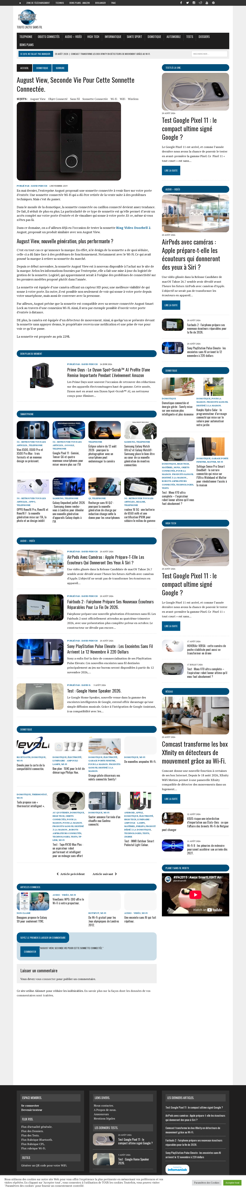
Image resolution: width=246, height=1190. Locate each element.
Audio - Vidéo (61, 895)
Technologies (61, 836)
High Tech (93, 37)
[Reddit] (200, 2)
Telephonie (25, 37)
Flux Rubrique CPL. (33, 1144)
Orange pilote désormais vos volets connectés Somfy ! (104, 777)
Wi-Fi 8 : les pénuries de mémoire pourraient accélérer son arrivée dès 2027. (207, 849)
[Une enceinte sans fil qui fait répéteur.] (140, 908)
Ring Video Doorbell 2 (133, 228)
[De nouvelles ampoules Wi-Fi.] (140, 752)
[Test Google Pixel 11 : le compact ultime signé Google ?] (195, 108)
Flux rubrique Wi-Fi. (33, 1148)
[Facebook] (181, 2)
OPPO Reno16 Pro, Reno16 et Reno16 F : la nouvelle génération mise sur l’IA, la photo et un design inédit (32, 515)
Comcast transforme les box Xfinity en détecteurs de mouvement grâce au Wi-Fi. (195, 752)
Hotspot (93, 913)
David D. (86, 685)
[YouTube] (207, 2)
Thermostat (39, 794)
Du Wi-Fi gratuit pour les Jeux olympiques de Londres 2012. (103, 921)
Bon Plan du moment (31, 353)
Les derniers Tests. (106, 1128)
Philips (140, 826)
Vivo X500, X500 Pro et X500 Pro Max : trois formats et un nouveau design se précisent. (30, 455)
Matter (211, 461)
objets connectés (48, 37)
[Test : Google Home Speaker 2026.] (40, 707)
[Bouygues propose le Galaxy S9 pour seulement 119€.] (33, 908)
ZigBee (128, 836)
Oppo (32, 501)
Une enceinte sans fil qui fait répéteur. (140, 919)
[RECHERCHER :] (209, 53)
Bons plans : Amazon (80, 2)
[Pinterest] (213, 2)
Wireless (133, 99)
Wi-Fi (114, 99)
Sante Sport (134, 37)
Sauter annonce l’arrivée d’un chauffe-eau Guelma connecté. (104, 821)
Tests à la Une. (173, 67)
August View (38, 99)
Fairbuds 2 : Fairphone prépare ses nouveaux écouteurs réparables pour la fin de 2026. (110, 604)
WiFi (122, 99)
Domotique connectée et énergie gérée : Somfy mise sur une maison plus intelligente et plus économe (177, 408)
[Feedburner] (220, 2)
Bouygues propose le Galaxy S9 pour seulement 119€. (32, 919)
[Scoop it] (226, 2)
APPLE (139, 812)
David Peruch (39, 185)
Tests (189, 37)
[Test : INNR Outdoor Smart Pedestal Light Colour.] (140, 807)
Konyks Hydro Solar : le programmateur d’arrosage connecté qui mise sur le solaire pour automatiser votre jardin (211, 417)
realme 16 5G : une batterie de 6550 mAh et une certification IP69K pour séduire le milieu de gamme (139, 515)
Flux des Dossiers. (32, 1131)
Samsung (129, 441)
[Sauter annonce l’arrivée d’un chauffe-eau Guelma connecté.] (104, 807)
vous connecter (45, 979)
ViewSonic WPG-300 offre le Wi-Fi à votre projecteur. (68, 901)
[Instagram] (194, 2)
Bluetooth (23, 757)
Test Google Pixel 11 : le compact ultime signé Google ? (189, 128)
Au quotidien (61, 812)
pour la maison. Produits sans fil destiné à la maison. (104, 767)
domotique (26, 729)
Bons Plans (26, 45)
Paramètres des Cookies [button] (206, 1182)
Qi (89, 498)
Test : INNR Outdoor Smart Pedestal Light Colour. (139, 843)
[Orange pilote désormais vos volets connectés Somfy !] (104, 752)
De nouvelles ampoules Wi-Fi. (140, 761)
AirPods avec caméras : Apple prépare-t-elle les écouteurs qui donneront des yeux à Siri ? (105, 560)
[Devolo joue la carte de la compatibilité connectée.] (33, 752)
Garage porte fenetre (101, 760)
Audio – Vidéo (73, 37)
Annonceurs (101, 1114)
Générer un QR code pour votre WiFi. (44, 1165)
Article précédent (72, 874)
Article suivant (103, 874)
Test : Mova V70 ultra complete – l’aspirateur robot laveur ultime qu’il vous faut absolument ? (178, 498)
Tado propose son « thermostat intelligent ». (31, 804)
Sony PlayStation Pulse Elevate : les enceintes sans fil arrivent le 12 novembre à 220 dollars (110, 649)
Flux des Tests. (30, 1135)
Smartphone (26, 414)
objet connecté (58, 99)
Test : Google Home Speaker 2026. (94, 690)
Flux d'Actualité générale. (36, 1127)
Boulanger (100, 2)
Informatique (113, 37)
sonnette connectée (95, 99)
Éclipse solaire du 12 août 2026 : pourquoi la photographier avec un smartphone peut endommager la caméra (102, 453)
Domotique (154, 37)
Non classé (23, 913)
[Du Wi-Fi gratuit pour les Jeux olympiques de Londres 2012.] (104, 908)
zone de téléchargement (38, 2)
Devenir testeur (31, 1110)
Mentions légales (104, 1118)
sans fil (75, 99)
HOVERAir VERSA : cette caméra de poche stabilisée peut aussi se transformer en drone (206, 649)
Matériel (129, 826)
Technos (59, 2)
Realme (140, 501)
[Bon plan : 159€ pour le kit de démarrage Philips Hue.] (69, 752)
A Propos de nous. (105, 1110)
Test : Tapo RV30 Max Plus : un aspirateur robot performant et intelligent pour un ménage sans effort (68, 850)
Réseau (169, 691)
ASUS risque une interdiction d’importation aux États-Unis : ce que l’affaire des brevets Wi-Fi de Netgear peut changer (195, 824)
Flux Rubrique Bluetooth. (37, 1139)
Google (69, 445)
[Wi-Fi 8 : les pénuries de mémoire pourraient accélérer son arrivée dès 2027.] (173, 849)
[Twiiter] (187, 2)
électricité (74, 757)
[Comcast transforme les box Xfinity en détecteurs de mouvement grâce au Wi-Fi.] (195, 732)
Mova (177, 467)
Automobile (174, 37)
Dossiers (204, 37)
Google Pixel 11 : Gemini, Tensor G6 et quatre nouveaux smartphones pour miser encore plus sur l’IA (68, 458)
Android (129, 812)
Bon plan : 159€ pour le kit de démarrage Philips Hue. (69, 770)
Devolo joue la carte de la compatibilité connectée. (31, 767)
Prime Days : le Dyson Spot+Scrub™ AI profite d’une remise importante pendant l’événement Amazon (108, 372)
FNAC (113, 2)
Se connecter (30, 1105)
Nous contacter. (104, 1105)
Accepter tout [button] (232, 1182)
